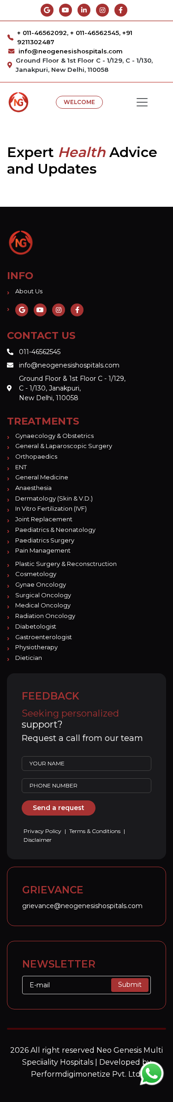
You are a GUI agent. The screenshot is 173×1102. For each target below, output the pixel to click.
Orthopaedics (36, 456)
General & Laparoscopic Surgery (63, 445)
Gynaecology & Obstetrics (54, 435)
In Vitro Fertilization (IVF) (51, 508)
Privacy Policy (43, 831)
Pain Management (43, 550)
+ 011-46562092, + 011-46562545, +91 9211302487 (74, 37)
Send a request (58, 808)
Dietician (28, 657)
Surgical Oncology (43, 595)
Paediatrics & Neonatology (55, 529)
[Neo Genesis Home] (21, 242)
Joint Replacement (43, 519)
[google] (47, 10)
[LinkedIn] (84, 10)
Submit (130, 984)
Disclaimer (38, 839)
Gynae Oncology (40, 584)
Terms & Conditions (94, 831)
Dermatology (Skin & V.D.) (54, 498)
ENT (21, 467)
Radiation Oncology (45, 615)
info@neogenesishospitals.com (70, 51)
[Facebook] (120, 10)
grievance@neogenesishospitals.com (82, 906)
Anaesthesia (33, 487)
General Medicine (41, 477)
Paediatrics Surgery (44, 540)
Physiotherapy (36, 647)
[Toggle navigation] (142, 102)
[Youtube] (65, 10)
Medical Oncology (43, 605)
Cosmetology (35, 573)
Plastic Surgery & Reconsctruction (66, 563)
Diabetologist (35, 626)
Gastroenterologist (43, 637)
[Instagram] (102, 10)
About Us (28, 291)
